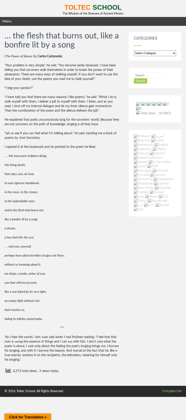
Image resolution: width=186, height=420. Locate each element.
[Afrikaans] (142, 136)
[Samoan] (157, 175)
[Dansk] (157, 140)
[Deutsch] (157, 153)
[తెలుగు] (151, 196)
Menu (7, 21)
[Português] (143, 170)
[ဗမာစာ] (140, 166)
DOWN (181, 415)
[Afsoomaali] (143, 183)
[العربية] (158, 136)
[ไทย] (163, 196)
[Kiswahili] (163, 188)
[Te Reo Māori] (160, 162)
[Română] (160, 170)
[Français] (141, 153)
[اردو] (138, 205)
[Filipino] (159, 149)
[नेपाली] (152, 166)
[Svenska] (141, 192)
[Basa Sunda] (144, 188)
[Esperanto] (143, 149)
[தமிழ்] (139, 196)
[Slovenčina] (143, 179)
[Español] (161, 183)
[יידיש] (149, 205)
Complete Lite (171, 391)
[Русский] (141, 175)
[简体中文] (142, 140)
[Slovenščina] (164, 179)
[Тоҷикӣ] (157, 192)
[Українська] (157, 200)
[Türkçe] (140, 200)
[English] (161, 144)
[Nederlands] (143, 144)
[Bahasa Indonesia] (148, 157)
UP (181, 4)
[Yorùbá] (162, 205)
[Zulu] (139, 209)
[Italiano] (141, 162)
